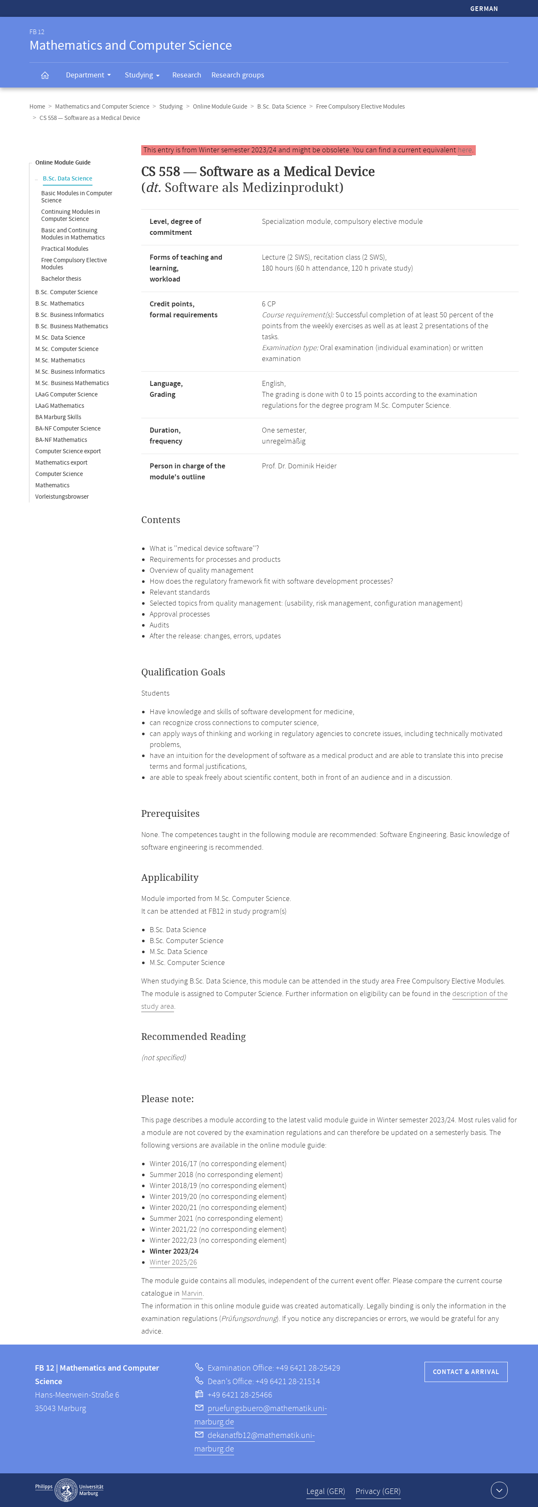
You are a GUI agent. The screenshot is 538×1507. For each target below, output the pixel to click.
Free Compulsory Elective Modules (360, 107)
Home (37, 107)
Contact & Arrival (466, 1372)
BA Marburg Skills (58, 417)
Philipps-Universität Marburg (69, 1490)
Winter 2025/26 (173, 1262)
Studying (139, 75)
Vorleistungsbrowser (62, 497)
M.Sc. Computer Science (66, 349)
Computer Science (59, 474)
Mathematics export (61, 463)
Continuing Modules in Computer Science (70, 215)
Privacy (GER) (378, 1491)
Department (85, 75)
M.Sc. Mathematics (60, 360)
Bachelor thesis (61, 279)
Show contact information (499, 1490)
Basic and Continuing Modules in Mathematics (73, 234)
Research (186, 75)
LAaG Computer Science (66, 395)
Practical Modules (64, 249)
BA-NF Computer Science (67, 429)
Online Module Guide (220, 107)
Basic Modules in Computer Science (76, 197)
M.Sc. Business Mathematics (72, 383)
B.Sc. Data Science (281, 107)
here (465, 150)
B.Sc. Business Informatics (69, 315)
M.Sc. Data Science (60, 338)
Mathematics (52, 485)
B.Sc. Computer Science (66, 292)
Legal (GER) (325, 1491)
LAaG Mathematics (59, 406)
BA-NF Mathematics (61, 440)
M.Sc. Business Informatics (70, 372)
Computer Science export (68, 451)
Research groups (237, 75)
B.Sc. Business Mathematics (71, 326)
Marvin (192, 1294)
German (484, 9)
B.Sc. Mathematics (59, 304)
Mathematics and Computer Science (102, 107)
